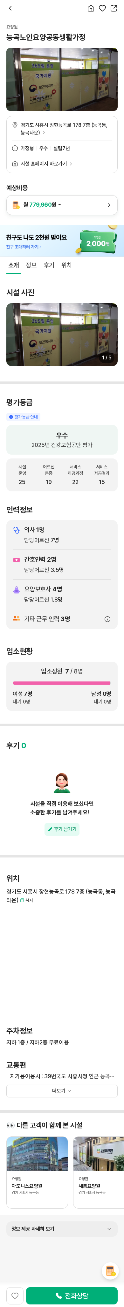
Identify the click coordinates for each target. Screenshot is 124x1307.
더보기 (58, 1091)
